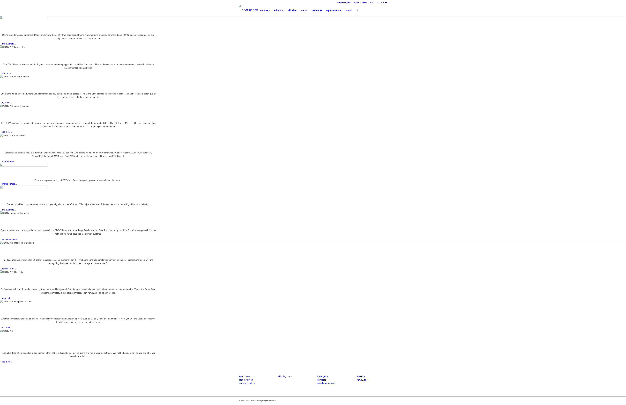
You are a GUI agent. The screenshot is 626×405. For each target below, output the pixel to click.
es (386, 2)
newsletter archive (326, 383)
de (371, 2)
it (381, 2)
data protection (246, 380)
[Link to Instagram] (375, 10)
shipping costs (285, 376)
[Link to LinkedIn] (384, 10)
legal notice (244, 376)
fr (376, 2)
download (321, 380)
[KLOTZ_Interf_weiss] (248, 10)
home (356, 2)
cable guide (322, 376)
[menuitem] (343, 2)
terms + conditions (247, 383)
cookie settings (343, 2)
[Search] (357, 10)
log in (364, 2)
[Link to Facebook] (370, 10)
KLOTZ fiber (362, 380)
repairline (361, 376)
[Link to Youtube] (379, 10)
